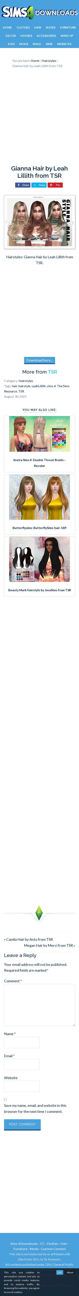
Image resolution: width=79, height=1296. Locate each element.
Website (11, 1077)
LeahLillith (39, 386)
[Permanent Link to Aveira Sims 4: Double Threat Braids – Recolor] (39, 450)
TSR (52, 372)
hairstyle (24, 386)
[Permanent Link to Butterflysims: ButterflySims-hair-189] (39, 518)
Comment (13, 981)
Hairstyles (26, 381)
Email (9, 1056)
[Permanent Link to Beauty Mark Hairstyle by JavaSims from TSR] (39, 580)
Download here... (39, 360)
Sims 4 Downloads (39, 12)
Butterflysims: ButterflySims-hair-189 (39, 528)
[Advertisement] (39, 118)
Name (10, 1033)
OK (60, 1272)
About (70, 1272)
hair (14, 386)
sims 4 (51, 386)
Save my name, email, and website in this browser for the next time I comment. (35, 1108)
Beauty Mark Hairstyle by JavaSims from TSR (39, 590)
